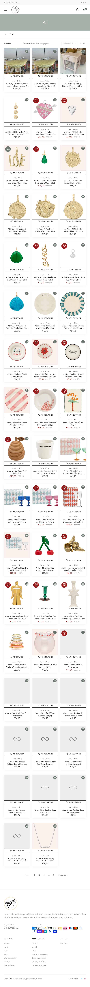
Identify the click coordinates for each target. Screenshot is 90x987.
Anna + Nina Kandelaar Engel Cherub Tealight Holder (17, 617)
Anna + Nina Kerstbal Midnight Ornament (73, 762)
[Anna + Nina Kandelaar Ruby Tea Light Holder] (45, 642)
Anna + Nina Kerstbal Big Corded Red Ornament (73, 714)
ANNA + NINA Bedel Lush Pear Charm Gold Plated (45, 181)
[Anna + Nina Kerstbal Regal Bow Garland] (45, 787)
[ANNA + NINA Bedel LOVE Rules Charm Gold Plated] (17, 158)
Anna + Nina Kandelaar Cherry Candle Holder (45, 569)
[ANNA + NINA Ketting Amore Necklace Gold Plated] (17, 836)
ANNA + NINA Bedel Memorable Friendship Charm (17, 231)
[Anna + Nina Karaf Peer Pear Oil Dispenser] (17, 691)
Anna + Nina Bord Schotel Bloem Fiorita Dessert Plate (45, 375)
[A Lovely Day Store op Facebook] (81, 978)
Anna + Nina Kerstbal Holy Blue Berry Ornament (45, 762)
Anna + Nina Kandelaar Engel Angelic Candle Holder (73, 569)
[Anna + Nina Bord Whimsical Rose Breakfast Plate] (45, 400)
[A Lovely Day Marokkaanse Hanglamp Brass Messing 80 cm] (45, 61)
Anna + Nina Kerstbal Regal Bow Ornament (73, 811)
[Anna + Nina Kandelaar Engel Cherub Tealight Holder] (17, 594)
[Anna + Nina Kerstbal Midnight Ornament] (73, 739)
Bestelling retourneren (39, 965)
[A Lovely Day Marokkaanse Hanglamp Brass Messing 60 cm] (17, 61)
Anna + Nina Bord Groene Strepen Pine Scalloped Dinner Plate (73, 328)
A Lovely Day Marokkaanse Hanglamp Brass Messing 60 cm (17, 86)
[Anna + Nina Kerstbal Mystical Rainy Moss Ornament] (17, 787)
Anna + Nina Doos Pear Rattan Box (17, 472)
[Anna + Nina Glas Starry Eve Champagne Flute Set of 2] (73, 497)
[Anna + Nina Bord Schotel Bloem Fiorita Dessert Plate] (45, 352)
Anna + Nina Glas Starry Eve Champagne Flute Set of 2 (73, 520)
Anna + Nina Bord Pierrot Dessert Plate (17, 375)
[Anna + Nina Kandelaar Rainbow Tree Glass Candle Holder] (17, 642)
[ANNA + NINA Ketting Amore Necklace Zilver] (45, 836)
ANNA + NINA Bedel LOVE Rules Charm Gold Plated (16, 181)
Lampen (6, 951)
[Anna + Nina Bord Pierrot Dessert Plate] (17, 352)
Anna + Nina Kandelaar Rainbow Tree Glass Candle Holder (17, 667)
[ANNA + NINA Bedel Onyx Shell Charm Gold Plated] (17, 255)
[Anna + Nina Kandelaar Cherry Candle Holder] (45, 545)
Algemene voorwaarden (40, 954)
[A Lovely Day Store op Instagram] (85, 978)
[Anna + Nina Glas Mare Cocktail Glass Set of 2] (17, 497)
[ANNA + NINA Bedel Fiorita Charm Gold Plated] (17, 109)
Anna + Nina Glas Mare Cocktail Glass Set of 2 (17, 520)
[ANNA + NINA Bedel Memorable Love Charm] (45, 206)
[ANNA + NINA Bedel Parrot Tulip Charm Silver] (73, 255)
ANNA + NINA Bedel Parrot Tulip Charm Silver (73, 278)
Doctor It (39, 978)
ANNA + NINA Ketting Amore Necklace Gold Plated (17, 861)
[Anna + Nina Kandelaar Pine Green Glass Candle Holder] (45, 594)
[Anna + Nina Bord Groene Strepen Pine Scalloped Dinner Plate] (73, 303)
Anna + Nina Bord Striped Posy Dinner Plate (17, 423)
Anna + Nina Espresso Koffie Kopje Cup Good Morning (45, 472)
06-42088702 (11, 928)
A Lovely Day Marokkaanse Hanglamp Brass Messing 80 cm (45, 86)
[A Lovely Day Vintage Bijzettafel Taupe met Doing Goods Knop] (73, 61)
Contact (34, 943)
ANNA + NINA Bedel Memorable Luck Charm (73, 230)
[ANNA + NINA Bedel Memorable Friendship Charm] (17, 206)
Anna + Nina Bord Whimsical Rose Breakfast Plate (45, 423)
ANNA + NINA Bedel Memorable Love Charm (45, 230)
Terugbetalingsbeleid (39, 958)
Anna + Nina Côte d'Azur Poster (73, 423)
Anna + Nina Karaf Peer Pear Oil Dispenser (17, 714)
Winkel (34, 947)
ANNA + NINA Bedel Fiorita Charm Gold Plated (16, 133)
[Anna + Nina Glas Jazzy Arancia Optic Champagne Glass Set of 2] (73, 449)
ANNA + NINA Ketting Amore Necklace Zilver (45, 859)
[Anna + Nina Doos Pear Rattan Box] (17, 449)
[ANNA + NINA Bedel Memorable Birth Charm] (73, 158)
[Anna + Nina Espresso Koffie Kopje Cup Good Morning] (45, 449)
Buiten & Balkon (9, 965)
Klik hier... (15, 2)
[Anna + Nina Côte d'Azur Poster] (73, 400)
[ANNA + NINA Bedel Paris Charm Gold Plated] (45, 255)
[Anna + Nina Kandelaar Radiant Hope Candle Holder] (73, 594)
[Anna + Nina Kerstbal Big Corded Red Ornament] (73, 691)
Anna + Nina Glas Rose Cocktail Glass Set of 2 (45, 520)
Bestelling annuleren (38, 962)
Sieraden (7, 943)
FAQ (33, 951)
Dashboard (64, 943)
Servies (6, 954)
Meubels (7, 962)
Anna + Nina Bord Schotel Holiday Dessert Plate (73, 375)
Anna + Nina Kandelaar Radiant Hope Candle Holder (73, 617)
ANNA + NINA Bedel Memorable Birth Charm (73, 181)
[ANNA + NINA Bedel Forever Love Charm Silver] (45, 109)
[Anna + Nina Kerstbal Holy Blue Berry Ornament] (45, 739)
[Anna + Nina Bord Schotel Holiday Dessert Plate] (73, 352)
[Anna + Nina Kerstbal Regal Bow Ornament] (73, 787)
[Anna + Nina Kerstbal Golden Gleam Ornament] (17, 739)
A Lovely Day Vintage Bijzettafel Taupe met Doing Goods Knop (73, 86)
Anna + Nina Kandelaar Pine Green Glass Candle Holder (45, 617)
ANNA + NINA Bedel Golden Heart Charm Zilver (73, 133)
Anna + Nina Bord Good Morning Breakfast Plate (45, 327)
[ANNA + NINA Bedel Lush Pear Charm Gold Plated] (45, 158)
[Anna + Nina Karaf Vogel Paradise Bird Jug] (45, 691)
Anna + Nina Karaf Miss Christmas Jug (73, 666)
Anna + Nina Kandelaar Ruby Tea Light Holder (45, 666)
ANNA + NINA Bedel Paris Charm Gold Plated (45, 278)
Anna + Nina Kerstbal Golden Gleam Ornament (17, 762)
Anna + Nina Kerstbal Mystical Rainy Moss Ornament (16, 812)
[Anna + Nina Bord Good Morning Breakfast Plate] (45, 303)
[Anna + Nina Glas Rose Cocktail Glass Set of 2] (45, 497)
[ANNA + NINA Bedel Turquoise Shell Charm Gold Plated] (17, 303)
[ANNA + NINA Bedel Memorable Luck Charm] (73, 206)
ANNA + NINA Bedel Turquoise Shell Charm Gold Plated (17, 328)
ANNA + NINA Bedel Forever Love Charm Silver (45, 133)
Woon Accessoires (10, 958)
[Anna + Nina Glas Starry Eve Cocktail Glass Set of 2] (17, 545)
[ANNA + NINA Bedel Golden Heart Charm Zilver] (73, 109)
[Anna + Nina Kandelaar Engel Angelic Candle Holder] (73, 545)
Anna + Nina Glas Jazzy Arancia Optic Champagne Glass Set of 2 (73, 473)
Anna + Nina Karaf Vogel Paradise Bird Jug (45, 714)
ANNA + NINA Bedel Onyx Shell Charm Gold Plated (17, 278)
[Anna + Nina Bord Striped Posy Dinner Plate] (17, 400)
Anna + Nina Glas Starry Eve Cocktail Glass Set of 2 (17, 569)
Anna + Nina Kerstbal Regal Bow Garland (45, 811)
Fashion (6, 947)
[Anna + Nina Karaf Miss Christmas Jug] (73, 642)
